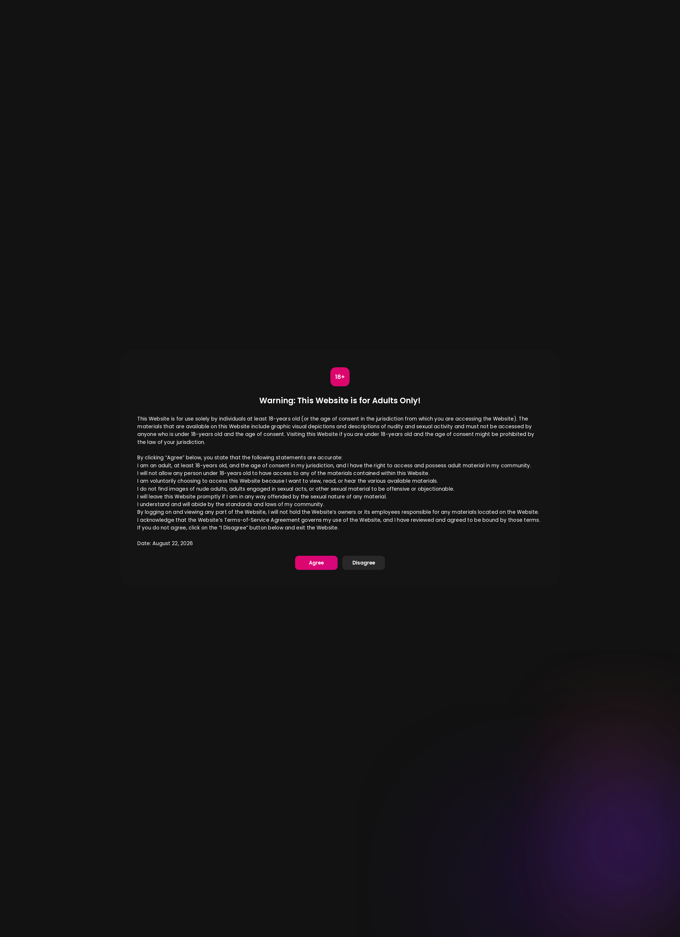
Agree (316, 562)
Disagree (363, 562)
